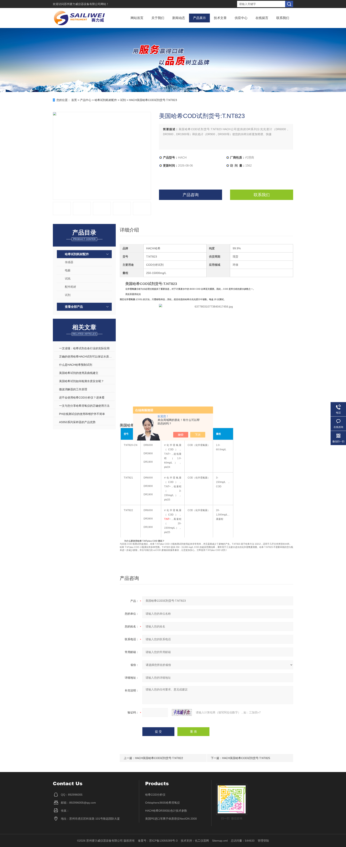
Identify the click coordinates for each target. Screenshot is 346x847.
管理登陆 (263, 840)
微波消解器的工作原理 (73, 389)
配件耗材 (70, 286)
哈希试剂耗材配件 (106, 100)
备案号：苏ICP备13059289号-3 (158, 840)
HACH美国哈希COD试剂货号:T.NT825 (246, 758)
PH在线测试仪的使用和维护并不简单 (82, 414)
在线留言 (261, 18)
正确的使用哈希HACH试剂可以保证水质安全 (86, 356)
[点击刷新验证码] (182, 712)
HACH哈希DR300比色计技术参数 (166, 810)
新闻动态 (178, 18)
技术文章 (220, 18)
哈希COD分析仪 (155, 794)
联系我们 (282, 18)
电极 (67, 270)
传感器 (69, 262)
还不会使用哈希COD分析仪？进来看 (82, 397)
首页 (74, 100)
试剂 (123, 100)
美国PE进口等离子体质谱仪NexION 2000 (171, 818)
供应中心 (241, 18)
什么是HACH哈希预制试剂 (75, 364)
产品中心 (85, 100)
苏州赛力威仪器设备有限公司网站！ (86, 4)
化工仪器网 (202, 840)
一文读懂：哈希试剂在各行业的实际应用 (84, 348)
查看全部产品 (74, 306)
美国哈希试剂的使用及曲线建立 (78, 373)
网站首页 (137, 18)
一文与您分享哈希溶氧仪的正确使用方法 (84, 405)
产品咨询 (191, 195)
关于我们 (157, 18)
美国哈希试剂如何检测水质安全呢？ (81, 381)
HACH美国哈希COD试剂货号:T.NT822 (159, 758)
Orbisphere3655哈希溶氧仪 (162, 802)
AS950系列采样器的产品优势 (77, 422)
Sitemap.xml (220, 840)
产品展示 (199, 18)
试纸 (67, 278)
